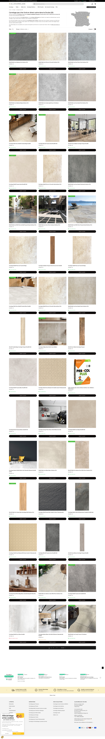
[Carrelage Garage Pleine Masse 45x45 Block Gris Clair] (52, 414)
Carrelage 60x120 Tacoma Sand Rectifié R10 (48, 143)
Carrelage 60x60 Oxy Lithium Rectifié (17, 634)
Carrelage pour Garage (33, 714)
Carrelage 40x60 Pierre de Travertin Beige (77, 265)
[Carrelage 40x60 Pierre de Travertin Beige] (82, 250)
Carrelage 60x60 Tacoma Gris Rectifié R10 (77, 593)
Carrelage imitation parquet (59, 710)
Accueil (10, 9)
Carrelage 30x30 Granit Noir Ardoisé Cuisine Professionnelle (51, 512)
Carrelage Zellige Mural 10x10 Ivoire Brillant (48, 347)
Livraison (11, 712)
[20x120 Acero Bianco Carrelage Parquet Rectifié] (82, 537)
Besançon (38, 14)
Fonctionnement (12, 710)
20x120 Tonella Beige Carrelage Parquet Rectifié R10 (20, 347)
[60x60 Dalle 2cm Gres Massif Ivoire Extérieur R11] (82, 291)
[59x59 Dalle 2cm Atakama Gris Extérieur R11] (23, 46)
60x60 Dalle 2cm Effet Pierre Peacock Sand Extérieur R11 (80, 224)
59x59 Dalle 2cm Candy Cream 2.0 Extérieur (77, 634)
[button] (95, 4)
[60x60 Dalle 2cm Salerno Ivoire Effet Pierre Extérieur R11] (52, 578)
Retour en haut (52, 695)
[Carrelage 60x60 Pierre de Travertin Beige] (23, 250)
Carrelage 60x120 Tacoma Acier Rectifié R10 (48, 553)
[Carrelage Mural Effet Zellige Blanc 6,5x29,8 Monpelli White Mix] (23, 578)
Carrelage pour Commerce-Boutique (36, 710)
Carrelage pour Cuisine (33, 717)
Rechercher (11, 704)
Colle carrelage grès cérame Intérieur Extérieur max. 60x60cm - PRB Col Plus (81, 388)
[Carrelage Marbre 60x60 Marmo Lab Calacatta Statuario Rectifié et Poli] (23, 455)
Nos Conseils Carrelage (49, 7)
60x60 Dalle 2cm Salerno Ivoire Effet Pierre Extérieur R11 (50, 593)
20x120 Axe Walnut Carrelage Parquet (76, 347)
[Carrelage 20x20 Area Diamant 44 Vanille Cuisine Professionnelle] (52, 372)
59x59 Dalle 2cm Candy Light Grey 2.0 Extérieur (49, 102)
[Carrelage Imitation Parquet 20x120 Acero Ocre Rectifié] (52, 250)
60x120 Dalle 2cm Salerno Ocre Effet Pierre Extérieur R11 (80, 470)
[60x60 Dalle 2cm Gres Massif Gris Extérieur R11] (82, 87)
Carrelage (11, 7)
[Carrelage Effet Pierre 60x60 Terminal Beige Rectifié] (23, 128)
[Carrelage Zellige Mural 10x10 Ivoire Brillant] (52, 331)
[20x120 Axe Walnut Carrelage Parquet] (82, 331)
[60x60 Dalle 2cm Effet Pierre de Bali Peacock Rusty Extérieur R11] (23, 209)
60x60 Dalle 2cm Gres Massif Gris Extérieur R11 (78, 102)
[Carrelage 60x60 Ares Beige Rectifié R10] (82, 414)
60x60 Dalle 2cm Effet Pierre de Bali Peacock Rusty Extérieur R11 (22, 224)
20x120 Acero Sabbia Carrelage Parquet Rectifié (78, 143)
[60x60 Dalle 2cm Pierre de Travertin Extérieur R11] (52, 46)
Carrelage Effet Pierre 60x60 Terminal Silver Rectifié (20, 306)
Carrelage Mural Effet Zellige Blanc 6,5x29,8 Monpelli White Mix (22, 593)
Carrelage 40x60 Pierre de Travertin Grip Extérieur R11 (50, 184)
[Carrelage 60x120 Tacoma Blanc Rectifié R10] (23, 414)
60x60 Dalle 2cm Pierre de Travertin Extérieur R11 (49, 62)
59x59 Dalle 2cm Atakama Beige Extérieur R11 (19, 102)
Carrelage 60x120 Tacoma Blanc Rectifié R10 (18, 429)
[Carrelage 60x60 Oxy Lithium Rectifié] (23, 619)
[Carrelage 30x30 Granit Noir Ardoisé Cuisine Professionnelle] (52, 497)
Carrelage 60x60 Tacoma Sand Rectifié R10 (18, 184)
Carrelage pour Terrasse (34, 704)
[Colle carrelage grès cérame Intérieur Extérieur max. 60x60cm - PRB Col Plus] (82, 372)
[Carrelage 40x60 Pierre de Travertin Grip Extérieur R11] (52, 169)
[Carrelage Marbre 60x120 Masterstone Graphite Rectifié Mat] (82, 497)
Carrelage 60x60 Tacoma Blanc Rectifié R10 (18, 387)
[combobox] (58, 4)
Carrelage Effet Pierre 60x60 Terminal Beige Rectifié (20, 143)
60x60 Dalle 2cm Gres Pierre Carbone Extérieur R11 (49, 224)
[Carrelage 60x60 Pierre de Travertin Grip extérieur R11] (52, 291)
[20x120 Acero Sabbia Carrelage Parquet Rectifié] (82, 128)
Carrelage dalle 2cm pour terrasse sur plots (38, 708)
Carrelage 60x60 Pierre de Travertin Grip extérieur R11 (50, 306)
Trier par (18, 29)
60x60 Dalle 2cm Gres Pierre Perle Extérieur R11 (78, 62)
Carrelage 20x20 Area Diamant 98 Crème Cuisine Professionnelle (22, 553)
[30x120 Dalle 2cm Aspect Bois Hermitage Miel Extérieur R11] (23, 497)
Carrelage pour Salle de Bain (35, 712)
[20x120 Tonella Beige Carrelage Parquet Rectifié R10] (23, 331)
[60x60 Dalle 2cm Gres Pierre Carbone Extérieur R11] (52, 209)
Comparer (91, 29)
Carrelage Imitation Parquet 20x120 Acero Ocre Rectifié (50, 265)
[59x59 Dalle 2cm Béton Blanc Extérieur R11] (52, 455)
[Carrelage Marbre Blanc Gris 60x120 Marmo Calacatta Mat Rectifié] (52, 619)
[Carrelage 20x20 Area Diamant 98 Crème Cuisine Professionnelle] (23, 537)
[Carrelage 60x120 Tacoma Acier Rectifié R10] (52, 537)
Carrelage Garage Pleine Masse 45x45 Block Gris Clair (50, 429)
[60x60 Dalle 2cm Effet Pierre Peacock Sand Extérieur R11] (82, 209)
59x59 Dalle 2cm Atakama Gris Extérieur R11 (18, 62)
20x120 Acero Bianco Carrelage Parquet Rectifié (78, 553)
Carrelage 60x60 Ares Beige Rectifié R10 (76, 429)
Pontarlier (29, 14)
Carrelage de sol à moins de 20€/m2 (60, 704)
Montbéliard (33, 14)
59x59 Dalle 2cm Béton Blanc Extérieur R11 (48, 470)
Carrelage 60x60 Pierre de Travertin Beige (18, 265)
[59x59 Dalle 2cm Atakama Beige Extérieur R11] (23, 87)
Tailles (17, 7)
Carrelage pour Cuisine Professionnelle (37, 719)
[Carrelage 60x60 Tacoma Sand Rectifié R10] (23, 169)
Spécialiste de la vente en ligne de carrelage (29, 0)
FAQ (56, 7)
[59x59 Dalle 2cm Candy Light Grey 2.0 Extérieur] (52, 87)
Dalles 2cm (23, 7)
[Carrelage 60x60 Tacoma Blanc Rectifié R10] (23, 372)
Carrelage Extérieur (31, 7)
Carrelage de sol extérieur (58, 706)
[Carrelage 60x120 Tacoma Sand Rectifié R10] (52, 128)
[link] (42, 647)
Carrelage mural (56, 712)
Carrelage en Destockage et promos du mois (38, 721)
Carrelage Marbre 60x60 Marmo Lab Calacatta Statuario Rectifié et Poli (22, 471)
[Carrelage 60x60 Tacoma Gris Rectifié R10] (82, 578)
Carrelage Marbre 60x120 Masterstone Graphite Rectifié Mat (80, 512)
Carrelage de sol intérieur (58, 708)
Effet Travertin (41, 7)
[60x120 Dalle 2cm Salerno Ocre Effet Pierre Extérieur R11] (82, 455)
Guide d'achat (12, 706)
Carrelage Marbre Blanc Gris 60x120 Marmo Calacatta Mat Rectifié (51, 635)
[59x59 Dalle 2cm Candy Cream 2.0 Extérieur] (82, 619)
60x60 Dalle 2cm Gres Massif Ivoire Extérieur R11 (78, 306)
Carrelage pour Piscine (33, 706)
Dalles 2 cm (55, 714)
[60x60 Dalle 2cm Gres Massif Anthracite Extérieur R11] (82, 169)
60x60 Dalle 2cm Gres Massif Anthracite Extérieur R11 (79, 184)
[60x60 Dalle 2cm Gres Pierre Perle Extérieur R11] (82, 46)
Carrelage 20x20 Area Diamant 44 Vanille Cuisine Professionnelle (52, 387)
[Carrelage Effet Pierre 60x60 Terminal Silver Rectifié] (23, 291)
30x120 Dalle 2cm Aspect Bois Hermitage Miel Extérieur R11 (21, 512)
